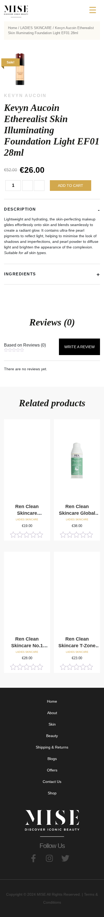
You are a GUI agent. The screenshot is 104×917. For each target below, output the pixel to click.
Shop (52, 793)
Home (12, 28)
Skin (52, 724)
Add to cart (70, 185)
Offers (52, 770)
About (52, 713)
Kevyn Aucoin (25, 95)
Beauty (52, 736)
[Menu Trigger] (92, 10)
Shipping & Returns (52, 747)
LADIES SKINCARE (36, 28)
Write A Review (79, 347)
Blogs (52, 759)
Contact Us (52, 781)
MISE (41, 894)
